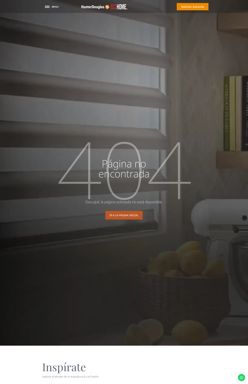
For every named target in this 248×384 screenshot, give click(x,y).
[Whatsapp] (241, 377)
